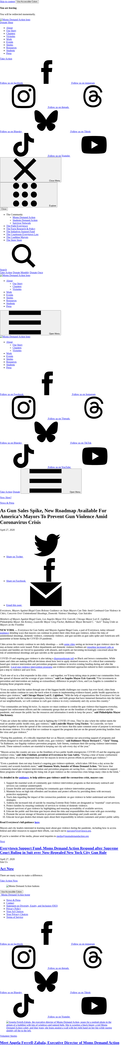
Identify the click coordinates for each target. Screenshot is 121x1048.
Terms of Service (14, 917)
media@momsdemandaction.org (73, 836)
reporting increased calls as (100, 647)
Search (3, 269)
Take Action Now (9, 880)
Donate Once (36, 272)
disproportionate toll (64, 658)
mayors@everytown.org (79, 830)
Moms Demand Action (24, 217)
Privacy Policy (13, 908)
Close (3, 209)
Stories (9, 44)
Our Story (11, 30)
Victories (10, 36)
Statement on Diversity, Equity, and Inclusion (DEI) (32, 905)
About (9, 27)
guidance (4, 633)
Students (10, 50)
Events (9, 42)
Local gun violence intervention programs (31, 667)
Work (9, 39)
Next (2, 841)
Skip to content (7, 1)
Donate (16, 492)
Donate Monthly (21, 272)
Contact (10, 903)
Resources (11, 47)
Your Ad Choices (14, 911)
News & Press (7, 503)
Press (9, 53)
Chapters (10, 33)
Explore (52, 206)
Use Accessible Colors (27, 1)
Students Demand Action (25, 220)
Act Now (7, 869)
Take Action (6, 58)
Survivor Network (22, 223)
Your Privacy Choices (17, 914)
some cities (69, 644)
